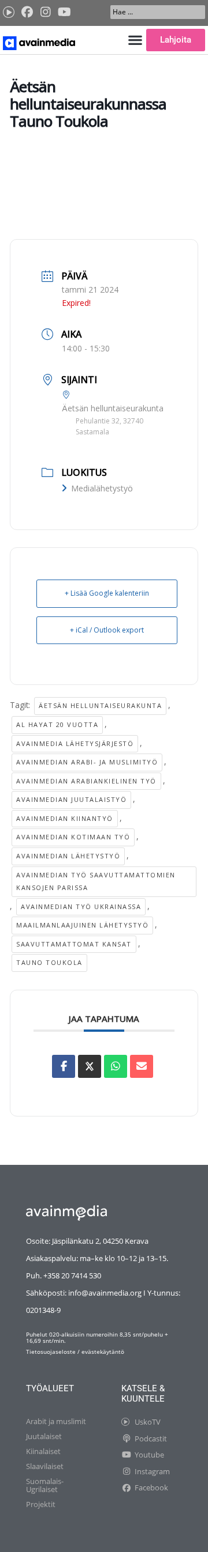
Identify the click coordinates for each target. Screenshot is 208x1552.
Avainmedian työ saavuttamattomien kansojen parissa (96, 881)
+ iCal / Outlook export (107, 630)
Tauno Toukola (49, 962)
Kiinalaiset (43, 1451)
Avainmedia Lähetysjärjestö (74, 743)
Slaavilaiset (45, 1466)
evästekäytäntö (102, 1351)
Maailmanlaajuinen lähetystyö (82, 925)
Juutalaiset (44, 1436)
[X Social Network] (89, 1066)
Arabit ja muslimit (56, 1421)
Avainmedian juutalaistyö (71, 799)
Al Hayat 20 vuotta (57, 724)
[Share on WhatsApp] (115, 1066)
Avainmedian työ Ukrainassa (81, 906)
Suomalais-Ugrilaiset (45, 1485)
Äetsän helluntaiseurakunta (100, 705)
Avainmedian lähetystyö (68, 855)
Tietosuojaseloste (51, 1351)
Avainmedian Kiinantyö (64, 818)
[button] (135, 40)
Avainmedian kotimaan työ (73, 836)
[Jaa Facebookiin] (63, 1066)
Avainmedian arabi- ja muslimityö (87, 762)
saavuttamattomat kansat (74, 944)
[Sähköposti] (141, 1066)
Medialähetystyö (102, 488)
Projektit (40, 1504)
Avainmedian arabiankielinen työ (86, 781)
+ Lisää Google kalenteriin (107, 593)
